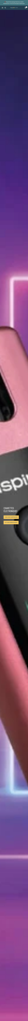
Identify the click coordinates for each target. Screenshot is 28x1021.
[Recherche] (5, 7)
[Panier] (25, 7)
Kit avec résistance (11, 522)
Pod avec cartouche (11, 517)
